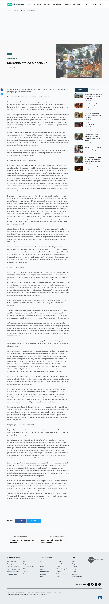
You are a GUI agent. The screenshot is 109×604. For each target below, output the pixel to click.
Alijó (41, 561)
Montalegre (43, 574)
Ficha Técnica (10, 592)
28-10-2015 (12, 68)
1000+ (35, 521)
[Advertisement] (54, 24)
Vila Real (47, 4)
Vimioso (25, 571)
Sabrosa (58, 566)
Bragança (37, 4)
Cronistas (74, 574)
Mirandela (26, 561)
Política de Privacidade (33, 592)
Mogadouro (26, 564)
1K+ (22, 521)
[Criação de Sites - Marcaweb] (100, 597)
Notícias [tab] (81, 89)
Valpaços (58, 571)
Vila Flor (25, 569)
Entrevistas (67, 4)
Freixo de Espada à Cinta (13, 569)
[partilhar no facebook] (2, 89)
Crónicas (93, 4)
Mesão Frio (42, 569)
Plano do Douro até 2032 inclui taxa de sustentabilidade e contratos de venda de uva (93, 159)
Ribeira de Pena (60, 564)
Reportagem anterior (20, 537)
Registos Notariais (77, 576)
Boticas (42, 564)
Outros (74, 571)
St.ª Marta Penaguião (61, 569)
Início (30, 4)
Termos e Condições (46, 592)
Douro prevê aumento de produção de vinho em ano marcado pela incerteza (92, 169)
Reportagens (57, 4)
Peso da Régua (60, 561)
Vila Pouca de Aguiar (61, 574)
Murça (41, 576)
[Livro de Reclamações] (95, 560)
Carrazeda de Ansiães (13, 566)
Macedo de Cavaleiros (13, 571)
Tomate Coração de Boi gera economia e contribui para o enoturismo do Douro (93, 106)
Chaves (42, 566)
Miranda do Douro (12, 574)
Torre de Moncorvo (28, 566)
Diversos (74, 569)
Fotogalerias (77, 4)
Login (55, 592)
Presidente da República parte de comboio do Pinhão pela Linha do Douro (93, 96)
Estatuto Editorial (20, 592)
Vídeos (86, 4)
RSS (60, 592)
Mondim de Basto (44, 571)
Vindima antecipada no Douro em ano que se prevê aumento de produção (93, 115)
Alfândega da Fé (11, 561)
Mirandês (74, 566)
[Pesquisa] (100, 4)
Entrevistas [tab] (95, 89)
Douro (9, 54)
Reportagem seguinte (56, 537)
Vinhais (25, 574)
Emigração (75, 564)
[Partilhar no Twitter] (2, 94)
